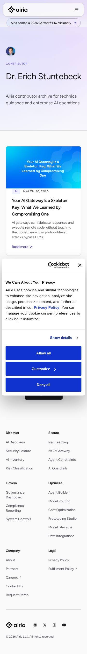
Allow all (43, 353)
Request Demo (17, 595)
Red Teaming (58, 442)
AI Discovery (15, 442)
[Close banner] (79, 265)
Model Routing (59, 501)
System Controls (18, 519)
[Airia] (15, 625)
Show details (61, 338)
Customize (41, 369)
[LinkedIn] (35, 625)
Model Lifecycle (60, 527)
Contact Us (14, 586)
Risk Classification (19, 468)
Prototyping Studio (62, 519)
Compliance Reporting (15, 508)
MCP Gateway (59, 451)
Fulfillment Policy (63, 569)
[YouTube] (64, 625)
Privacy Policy (58, 560)
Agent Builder (58, 492)
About (10, 560)
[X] (45, 625)
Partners (12, 569)
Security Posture (18, 451)
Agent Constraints (62, 460)
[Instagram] (54, 625)
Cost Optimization (62, 510)
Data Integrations (61, 536)
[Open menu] (76, 9)
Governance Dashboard (15, 494)
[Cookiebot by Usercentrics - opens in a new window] (51, 265)
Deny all (44, 384)
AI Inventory (15, 460)
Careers (14, 577)
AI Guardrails (58, 468)
